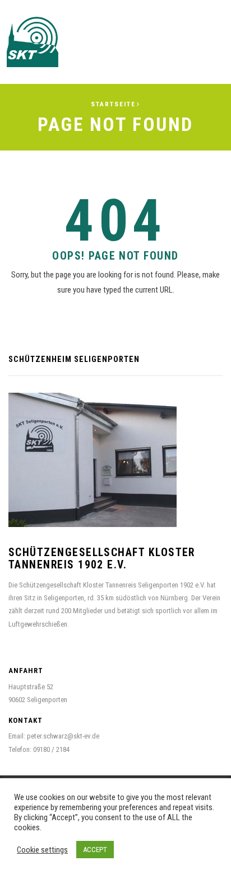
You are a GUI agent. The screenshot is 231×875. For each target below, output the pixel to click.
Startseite (113, 104)
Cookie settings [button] (42, 850)
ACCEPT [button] (95, 849)
